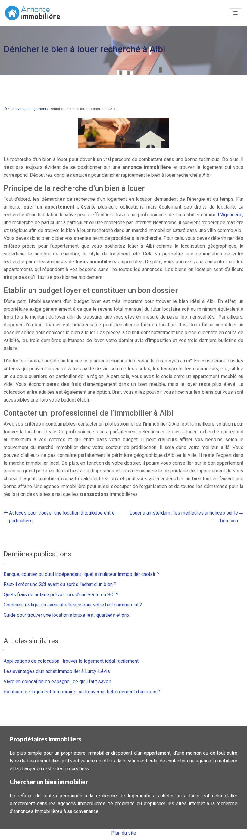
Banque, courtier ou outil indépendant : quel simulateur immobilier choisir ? (81, 574)
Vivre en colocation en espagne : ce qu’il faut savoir (57, 681)
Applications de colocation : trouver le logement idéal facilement (71, 661)
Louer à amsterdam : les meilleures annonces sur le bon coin (184, 517)
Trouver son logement (28, 109)
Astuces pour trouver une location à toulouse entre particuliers (62, 517)
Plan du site (123, 833)
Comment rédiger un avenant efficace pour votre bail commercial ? (73, 605)
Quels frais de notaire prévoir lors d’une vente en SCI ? (61, 594)
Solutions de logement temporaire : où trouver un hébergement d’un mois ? (82, 692)
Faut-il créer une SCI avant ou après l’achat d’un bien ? (60, 584)
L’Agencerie (230, 215)
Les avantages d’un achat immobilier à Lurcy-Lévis (57, 671)
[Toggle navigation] (235, 13)
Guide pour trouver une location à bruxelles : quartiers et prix (67, 615)
